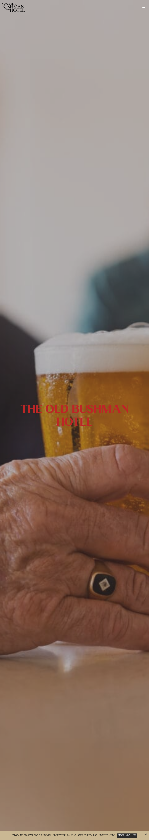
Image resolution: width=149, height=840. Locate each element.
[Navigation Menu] (143, 7)
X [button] (146, 834)
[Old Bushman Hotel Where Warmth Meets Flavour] (13, 7)
